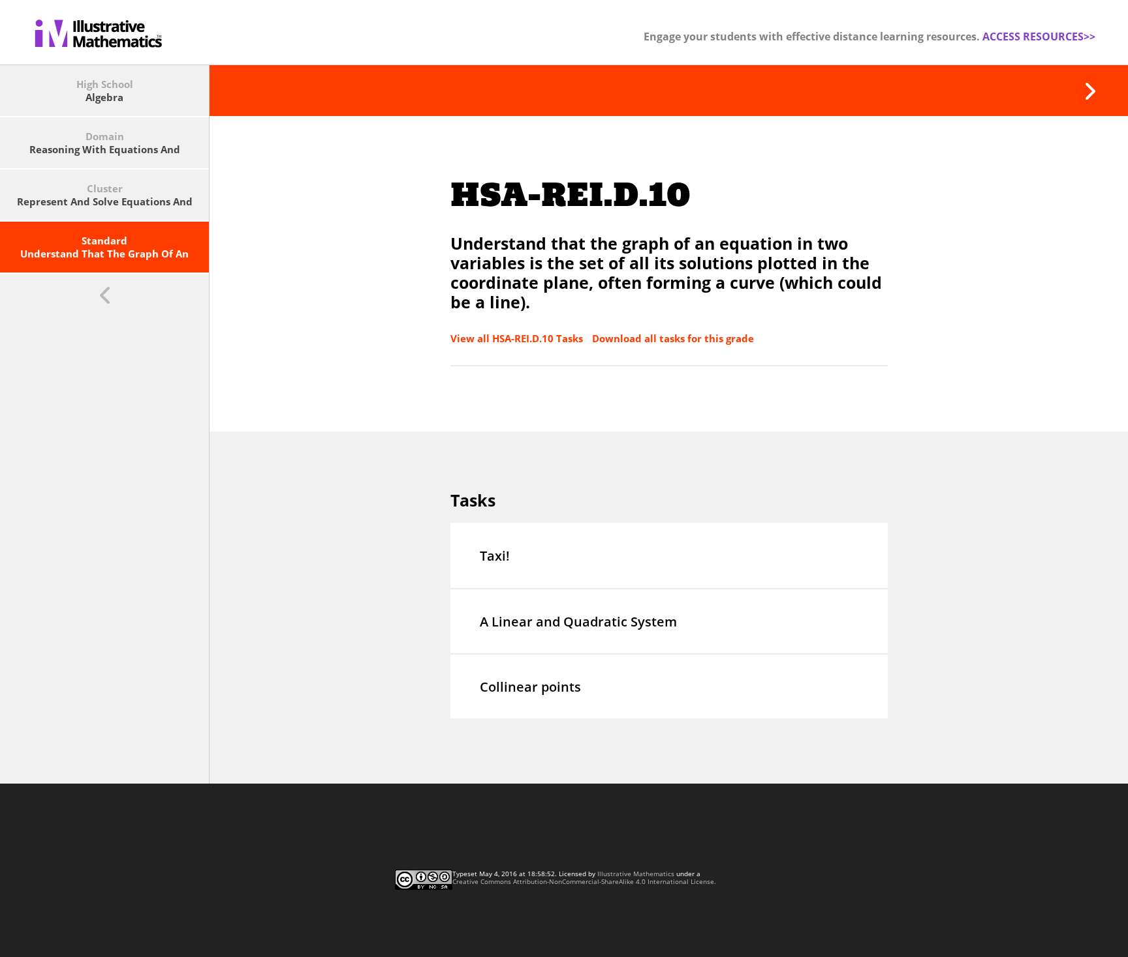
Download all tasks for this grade (673, 338)
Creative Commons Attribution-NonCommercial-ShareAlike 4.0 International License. (584, 881)
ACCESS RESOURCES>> (1038, 36)
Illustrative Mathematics (635, 873)
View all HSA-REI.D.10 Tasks (518, 338)
